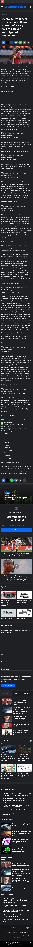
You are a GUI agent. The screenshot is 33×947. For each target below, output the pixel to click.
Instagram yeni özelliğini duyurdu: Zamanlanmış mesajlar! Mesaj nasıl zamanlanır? (20, 842)
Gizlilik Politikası (17, 943)
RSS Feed (13, 928)
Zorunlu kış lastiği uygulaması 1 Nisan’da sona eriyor (21, 887)
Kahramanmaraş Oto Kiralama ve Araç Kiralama (24, 602)
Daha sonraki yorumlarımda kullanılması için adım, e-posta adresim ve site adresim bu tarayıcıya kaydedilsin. (16, 679)
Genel (7, 493)
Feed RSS (24, 928)
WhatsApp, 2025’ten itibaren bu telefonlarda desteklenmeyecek (21, 849)
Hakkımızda (4, 943)
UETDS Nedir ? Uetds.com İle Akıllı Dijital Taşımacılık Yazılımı (7, 603)
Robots (19, 928)
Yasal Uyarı (22, 945)
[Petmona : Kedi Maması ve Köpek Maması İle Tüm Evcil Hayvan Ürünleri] (8, 768)
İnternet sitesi (5, 669)
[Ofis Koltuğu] (24, 613)
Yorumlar (27, 693)
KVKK (29, 943)
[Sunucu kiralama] (8, 613)
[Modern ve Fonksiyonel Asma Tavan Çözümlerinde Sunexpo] (8, 749)
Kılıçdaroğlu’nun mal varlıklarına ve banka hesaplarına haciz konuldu (21, 718)
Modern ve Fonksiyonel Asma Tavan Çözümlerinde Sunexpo (8, 757)
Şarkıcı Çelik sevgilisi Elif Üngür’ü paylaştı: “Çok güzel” (20, 732)
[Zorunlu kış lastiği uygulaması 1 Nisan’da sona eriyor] (6, 888)
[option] (16, 494)
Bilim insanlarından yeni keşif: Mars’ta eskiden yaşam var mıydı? (21, 833)
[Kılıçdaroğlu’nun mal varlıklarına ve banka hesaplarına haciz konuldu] (7, 719)
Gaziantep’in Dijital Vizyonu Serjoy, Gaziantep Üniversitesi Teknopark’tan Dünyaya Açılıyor (22, 710)
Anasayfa (5, 14)
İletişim (10, 943)
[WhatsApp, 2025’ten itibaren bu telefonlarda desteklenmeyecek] (6, 850)
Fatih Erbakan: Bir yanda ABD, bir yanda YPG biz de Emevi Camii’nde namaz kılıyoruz (21, 701)
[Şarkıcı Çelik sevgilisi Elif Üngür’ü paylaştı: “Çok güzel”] (7, 732)
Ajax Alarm (19, 935)
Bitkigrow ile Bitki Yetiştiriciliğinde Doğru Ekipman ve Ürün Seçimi (23, 757)
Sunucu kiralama (6, 618)
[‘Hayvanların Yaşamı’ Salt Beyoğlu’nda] (7, 725)
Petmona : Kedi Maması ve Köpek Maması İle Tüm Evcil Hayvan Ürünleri (14, 497)
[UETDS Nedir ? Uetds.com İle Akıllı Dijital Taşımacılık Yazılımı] (8, 595)
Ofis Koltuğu (21, 618)
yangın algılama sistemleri (9, 935)
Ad (2, 654)
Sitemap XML (6, 928)
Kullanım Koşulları (13, 945)
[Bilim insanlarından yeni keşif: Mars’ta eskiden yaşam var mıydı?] (6, 834)
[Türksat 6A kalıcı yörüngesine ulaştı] (6, 826)
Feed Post (18, 930)
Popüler (5, 693)
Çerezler (25, 943)
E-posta (4, 661)
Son (16, 693)
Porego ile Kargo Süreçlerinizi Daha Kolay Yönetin (23, 775)
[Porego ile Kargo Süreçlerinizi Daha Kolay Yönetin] (24, 768)
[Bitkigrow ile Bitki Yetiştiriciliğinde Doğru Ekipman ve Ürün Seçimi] (24, 749)
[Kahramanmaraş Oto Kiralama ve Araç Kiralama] (24, 595)
